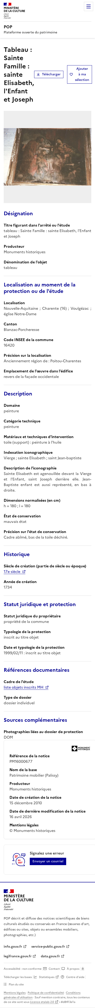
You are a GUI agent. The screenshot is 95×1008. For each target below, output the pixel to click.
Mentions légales (15, 993)
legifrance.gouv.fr (18, 956)
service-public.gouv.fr (48, 946)
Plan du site (16, 984)
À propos (73, 969)
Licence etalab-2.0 (42, 1002)
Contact (54, 969)
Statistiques (46, 977)
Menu (88, 6)
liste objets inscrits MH (23, 687)
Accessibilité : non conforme (23, 969)
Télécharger (51, 74)
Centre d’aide (75, 977)
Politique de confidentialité (46, 993)
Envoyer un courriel (48, 861)
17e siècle (12, 571)
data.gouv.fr (50, 956)
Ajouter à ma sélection (82, 74)
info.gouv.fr (13, 946)
